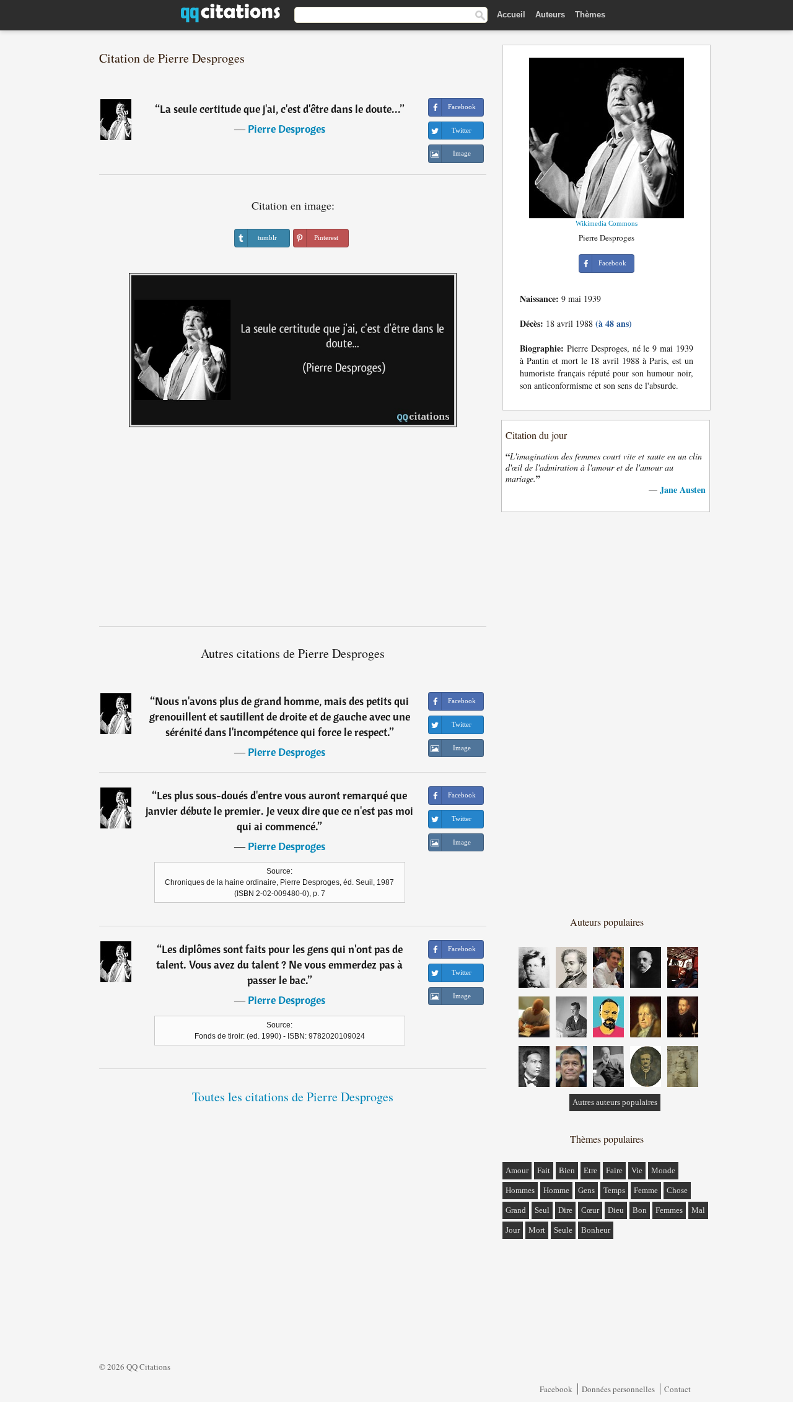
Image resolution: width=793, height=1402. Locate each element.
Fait (543, 1170)
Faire (614, 1170)
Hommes (520, 1190)
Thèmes (590, 14)
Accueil (511, 14)
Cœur (590, 1210)
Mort (536, 1230)
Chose (677, 1190)
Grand (516, 1210)
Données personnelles (618, 1389)
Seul (542, 1210)
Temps (614, 1190)
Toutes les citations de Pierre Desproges (292, 1096)
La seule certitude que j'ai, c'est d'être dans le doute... (280, 109)
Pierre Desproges (286, 129)
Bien (567, 1170)
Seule (563, 1230)
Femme (646, 1190)
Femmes (669, 1210)
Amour (517, 1170)
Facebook (556, 1389)
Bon (640, 1210)
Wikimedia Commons (606, 223)
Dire (565, 1210)
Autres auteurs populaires (614, 1102)
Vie (636, 1170)
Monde (663, 1170)
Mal (698, 1210)
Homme (556, 1190)
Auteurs (550, 14)
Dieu (616, 1210)
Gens (586, 1190)
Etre (590, 1170)
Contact (677, 1389)
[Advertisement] (293, 531)
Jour (513, 1230)
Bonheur (595, 1230)
